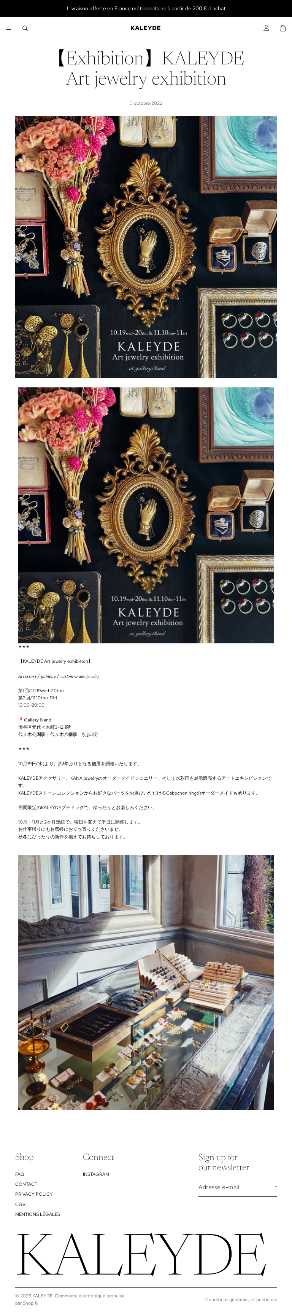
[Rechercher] (25, 28)
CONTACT (26, 1184)
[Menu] (8, 28)
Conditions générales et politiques (241, 1300)
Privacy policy (34, 1194)
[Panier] (283, 28)
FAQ (19, 1174)
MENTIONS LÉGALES (37, 1215)
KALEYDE (42, 1296)
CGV (20, 1204)
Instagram (96, 1174)
